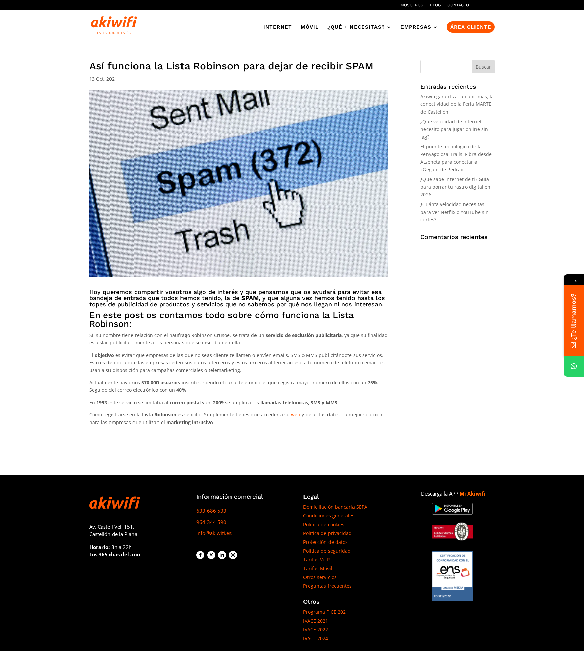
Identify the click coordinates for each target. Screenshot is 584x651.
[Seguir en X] (211, 555)
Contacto (458, 5)
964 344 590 (211, 522)
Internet (277, 27)
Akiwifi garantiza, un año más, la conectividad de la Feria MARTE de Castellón (457, 104)
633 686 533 (211, 510)
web (295, 414)
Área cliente (470, 27)
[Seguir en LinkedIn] (222, 555)
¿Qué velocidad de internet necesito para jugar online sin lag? (454, 129)
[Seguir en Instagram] (233, 555)
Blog (435, 5)
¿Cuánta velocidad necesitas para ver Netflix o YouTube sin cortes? (454, 212)
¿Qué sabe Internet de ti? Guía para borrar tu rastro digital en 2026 (455, 187)
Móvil (310, 27)
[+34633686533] (574, 366)
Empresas (415, 27)
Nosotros (412, 5)
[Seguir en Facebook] (200, 555)
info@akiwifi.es (214, 533)
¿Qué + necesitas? (356, 27)
